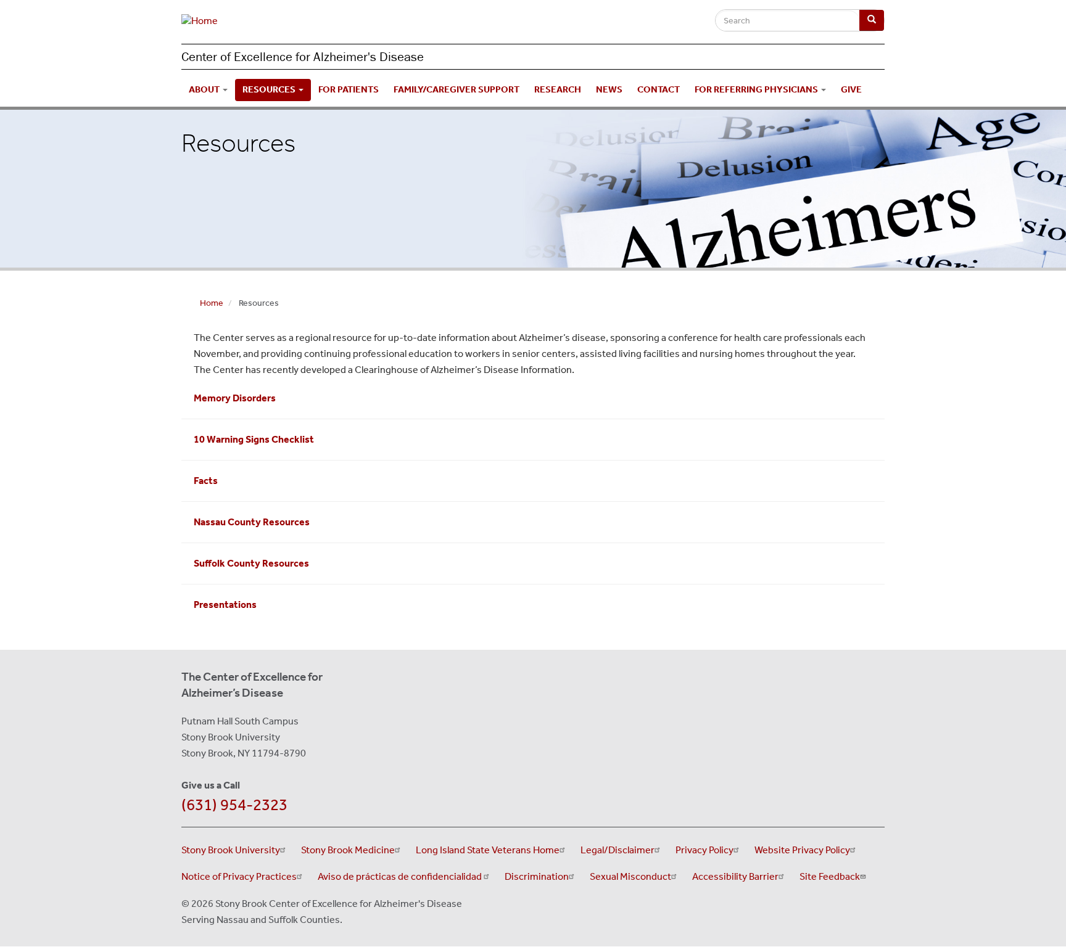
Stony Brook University (230, 850)
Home (211, 303)
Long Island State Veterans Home (488, 850)
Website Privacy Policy (802, 850)
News (609, 89)
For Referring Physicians (757, 89)
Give (851, 89)
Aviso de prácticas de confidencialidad (401, 876)
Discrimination (537, 876)
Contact (658, 89)
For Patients (348, 89)
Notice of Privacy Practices (239, 876)
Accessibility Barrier (735, 876)
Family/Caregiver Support (456, 89)
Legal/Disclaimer (618, 850)
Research (557, 89)
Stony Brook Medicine (348, 850)
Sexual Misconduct (630, 876)
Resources (269, 89)
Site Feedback (830, 876)
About (205, 89)
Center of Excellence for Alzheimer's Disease (302, 57)
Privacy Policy (704, 850)
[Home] (204, 24)
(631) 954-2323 (234, 804)
